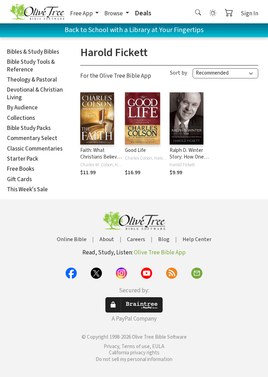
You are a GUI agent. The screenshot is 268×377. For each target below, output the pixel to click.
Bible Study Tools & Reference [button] (31, 66)
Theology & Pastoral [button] (32, 80)
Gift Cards (19, 179)
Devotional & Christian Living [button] (35, 93)
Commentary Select (32, 138)
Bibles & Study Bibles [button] (33, 52)
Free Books (20, 169)
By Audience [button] (22, 107)
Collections (21, 118)
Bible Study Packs (29, 128)
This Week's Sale (27, 189)
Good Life (135, 150)
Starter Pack (22, 159)
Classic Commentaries (34, 149)
